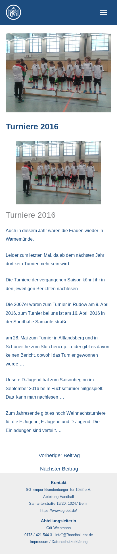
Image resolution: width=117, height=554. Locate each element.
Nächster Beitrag (59, 469)
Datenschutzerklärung (69, 542)
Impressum (39, 542)
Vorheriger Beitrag (59, 455)
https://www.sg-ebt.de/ (58, 510)
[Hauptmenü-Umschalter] (103, 12)
